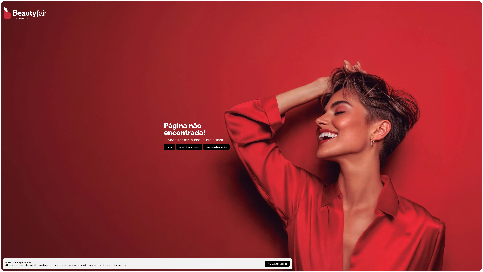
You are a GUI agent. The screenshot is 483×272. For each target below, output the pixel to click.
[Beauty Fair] (25, 13)
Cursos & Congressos (189, 147)
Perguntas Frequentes (216, 147)
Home (169, 147)
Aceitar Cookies (279, 263)
